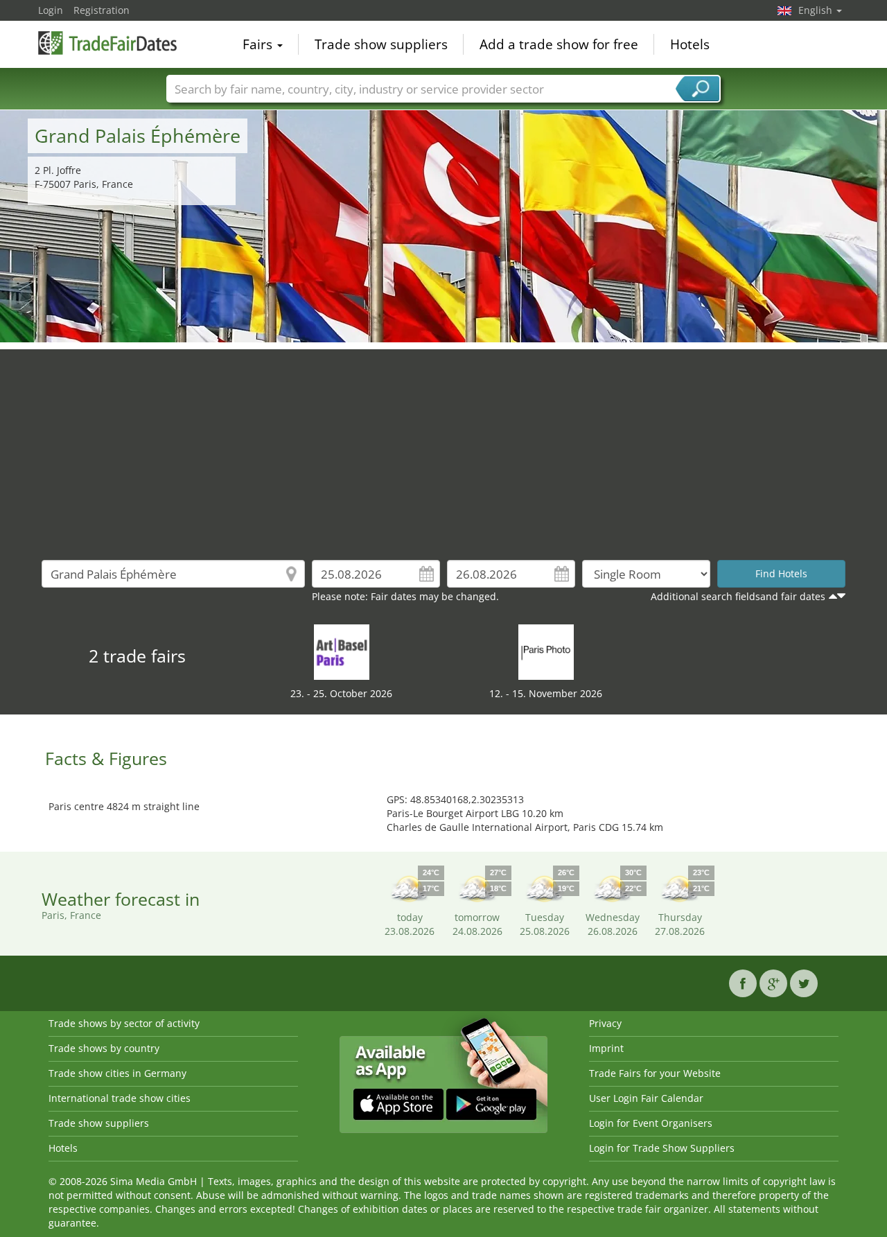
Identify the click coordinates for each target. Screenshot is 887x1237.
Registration (101, 10)
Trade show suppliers (381, 44)
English (816, 10)
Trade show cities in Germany (117, 1073)
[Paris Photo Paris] (546, 651)
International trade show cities (120, 1098)
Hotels (690, 44)
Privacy (605, 1023)
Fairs (259, 44)
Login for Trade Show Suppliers (662, 1148)
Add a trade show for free (559, 44)
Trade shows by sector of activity (124, 1023)
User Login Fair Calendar (646, 1098)
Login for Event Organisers (650, 1123)
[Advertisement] (443, 446)
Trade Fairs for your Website (655, 1073)
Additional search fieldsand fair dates (738, 596)
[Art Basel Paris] (341, 651)
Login (50, 10)
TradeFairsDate (107, 43)
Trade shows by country (104, 1048)
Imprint (606, 1048)
